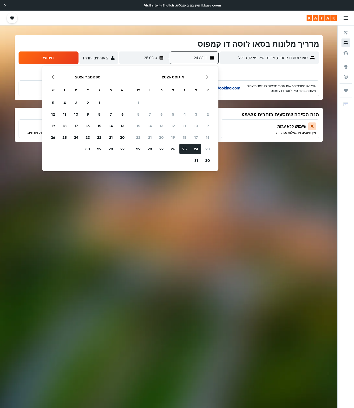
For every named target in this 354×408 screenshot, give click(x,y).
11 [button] (184, 125)
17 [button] (196, 137)
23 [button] (207, 149)
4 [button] (185, 114)
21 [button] (150, 137)
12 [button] (173, 125)
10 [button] (196, 125)
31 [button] (196, 160)
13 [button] (161, 125)
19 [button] (173, 137)
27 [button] (161, 149)
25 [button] (184, 149)
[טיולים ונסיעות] (346, 90)
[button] (5, 5)
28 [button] (150, 149)
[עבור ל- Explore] (346, 66)
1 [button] (138, 102)
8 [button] (138, 114)
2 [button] (208, 114)
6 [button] (161, 114)
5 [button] (173, 114)
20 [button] (161, 137)
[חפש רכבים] (346, 53)
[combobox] (265, 57)
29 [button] (138, 149)
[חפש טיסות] (346, 33)
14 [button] (150, 125)
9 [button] (208, 125)
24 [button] (196, 149)
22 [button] (138, 137)
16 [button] (208, 137)
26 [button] (173, 149)
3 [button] (196, 114)
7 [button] (150, 114)
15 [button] (138, 125)
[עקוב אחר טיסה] (346, 77)
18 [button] (184, 137)
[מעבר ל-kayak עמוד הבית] (322, 18)
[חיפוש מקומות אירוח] (346, 43)
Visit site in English (159, 5)
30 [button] (207, 160)
